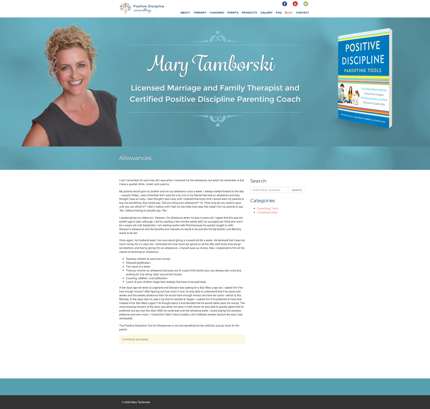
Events (233, 12)
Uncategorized (267, 212)
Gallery (266, 12)
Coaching (217, 12)
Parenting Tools (267, 208)
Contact (302, 12)
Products (249, 12)
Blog (288, 12)
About (185, 12)
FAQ (279, 12)
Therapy (200, 12)
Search (297, 190)
